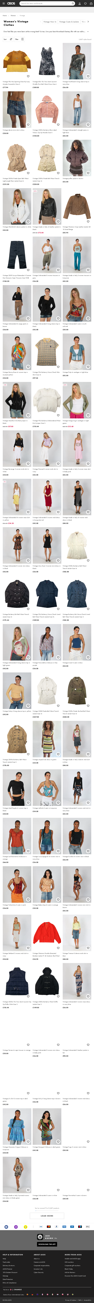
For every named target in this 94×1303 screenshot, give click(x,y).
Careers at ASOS (39, 1262)
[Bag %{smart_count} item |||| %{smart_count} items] (91, 3)
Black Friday (69, 1269)
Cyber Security (39, 1272)
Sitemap (5, 1276)
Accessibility (87, 1300)
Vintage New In (50, 22)
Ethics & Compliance (10, 1283)
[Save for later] (28, 76)
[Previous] (40, 22)
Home (5, 15)
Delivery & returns (9, 1265)
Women (13, 15)
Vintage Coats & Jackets (69, 22)
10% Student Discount (10, 1272)
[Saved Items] (85, 3)
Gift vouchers (69, 1262)
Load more (47, 1216)
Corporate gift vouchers (72, 1265)
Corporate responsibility (42, 1265)
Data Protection (8, 1279)
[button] (27, 1294)
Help (4, 1259)
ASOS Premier (7, 1269)
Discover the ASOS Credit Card (75, 1276)
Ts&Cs (80, 1300)
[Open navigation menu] (3, 3)
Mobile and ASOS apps (72, 1259)
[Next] (88, 22)
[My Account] (80, 3)
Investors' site (38, 1269)
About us (37, 1259)
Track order (6, 1262)
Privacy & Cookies (70, 1300)
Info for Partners (70, 1272)
